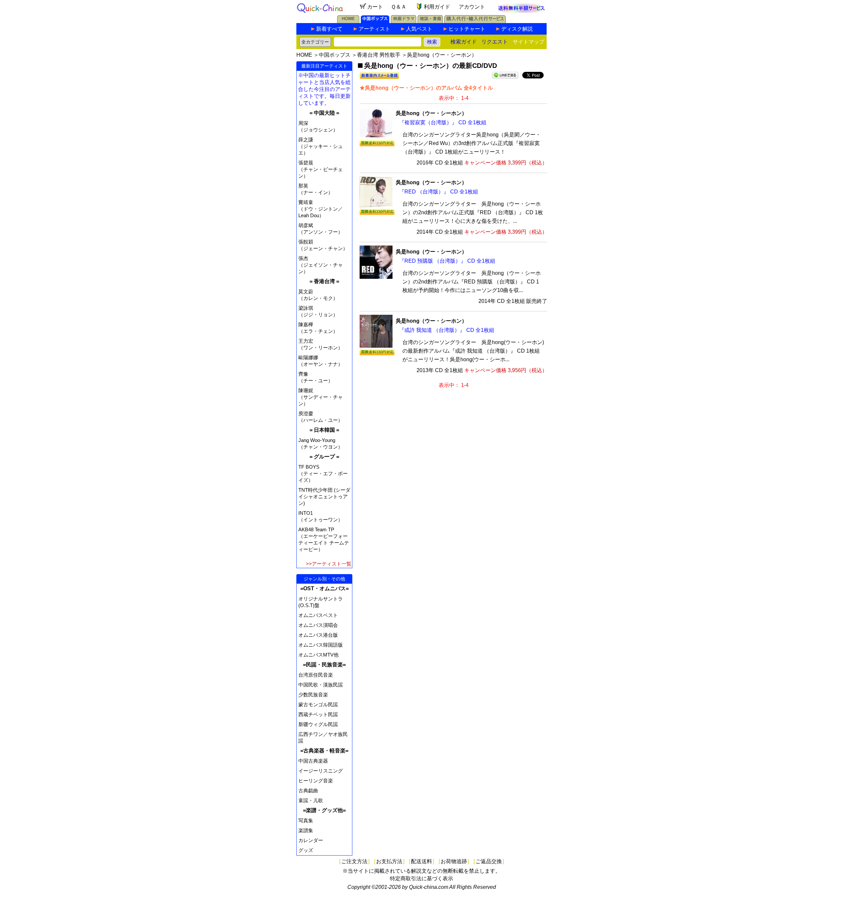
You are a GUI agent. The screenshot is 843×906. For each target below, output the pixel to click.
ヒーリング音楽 (315, 780)
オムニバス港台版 (318, 635)
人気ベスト (419, 29)
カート (375, 7)
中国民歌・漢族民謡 (320, 684)
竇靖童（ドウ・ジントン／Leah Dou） (320, 208)
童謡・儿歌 (310, 800)
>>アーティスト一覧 (328, 564)
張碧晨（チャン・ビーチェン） (320, 169)
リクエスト (494, 41)
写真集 (305, 820)
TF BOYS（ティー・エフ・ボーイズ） (323, 473)
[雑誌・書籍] (430, 21)
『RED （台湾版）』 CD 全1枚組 (438, 191)
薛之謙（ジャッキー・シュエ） (320, 146)
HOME (304, 55)
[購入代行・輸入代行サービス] (475, 21)
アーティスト (374, 29)
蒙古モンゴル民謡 (318, 704)
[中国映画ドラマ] (403, 21)
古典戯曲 (308, 790)
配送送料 (421, 861)
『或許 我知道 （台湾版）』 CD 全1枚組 (446, 330)
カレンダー (310, 840)
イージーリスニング (320, 771)
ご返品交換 (489, 861)
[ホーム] (348, 21)
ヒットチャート (467, 29)
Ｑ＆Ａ (398, 7)
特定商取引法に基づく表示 (421, 878)
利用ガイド (437, 7)
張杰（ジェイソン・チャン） (320, 264)
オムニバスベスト (318, 615)
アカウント (472, 7)
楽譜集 (305, 830)
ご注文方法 (354, 861)
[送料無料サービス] (521, 11)
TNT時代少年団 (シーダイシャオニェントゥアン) (324, 496)
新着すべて (329, 29)
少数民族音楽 (313, 694)
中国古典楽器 (313, 761)
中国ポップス (334, 55)
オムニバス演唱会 (318, 625)
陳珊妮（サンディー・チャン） (320, 397)
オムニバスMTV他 (318, 655)
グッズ (305, 850)
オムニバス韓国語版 (320, 645)
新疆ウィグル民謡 (318, 724)
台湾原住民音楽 (315, 675)
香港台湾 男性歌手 (378, 55)
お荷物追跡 (454, 861)
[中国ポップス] (375, 21)
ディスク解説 (517, 29)
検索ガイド (463, 41)
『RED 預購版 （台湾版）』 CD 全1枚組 (447, 261)
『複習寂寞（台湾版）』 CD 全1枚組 (442, 122)
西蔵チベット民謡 (318, 714)
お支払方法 (389, 861)
